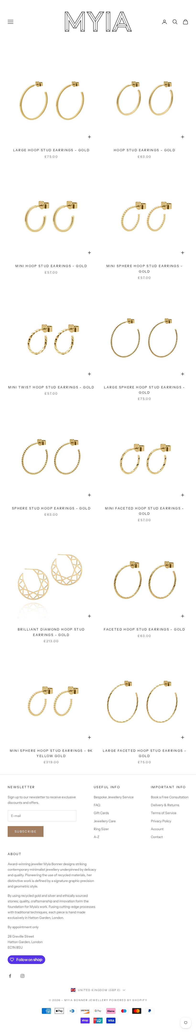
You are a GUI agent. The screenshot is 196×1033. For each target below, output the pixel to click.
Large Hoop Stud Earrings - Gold (51, 150)
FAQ (97, 805)
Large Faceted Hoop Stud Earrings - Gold (145, 753)
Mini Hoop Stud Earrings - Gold (51, 266)
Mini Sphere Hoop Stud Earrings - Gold (144, 268)
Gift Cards (101, 813)
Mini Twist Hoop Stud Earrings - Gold (51, 387)
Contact (157, 837)
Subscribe (26, 831)
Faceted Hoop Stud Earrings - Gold (144, 629)
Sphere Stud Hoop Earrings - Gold (51, 508)
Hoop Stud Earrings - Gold (144, 150)
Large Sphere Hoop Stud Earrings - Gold (144, 389)
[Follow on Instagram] (22, 976)
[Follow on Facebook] (10, 976)
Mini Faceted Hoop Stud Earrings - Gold (144, 510)
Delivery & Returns (165, 805)
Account (157, 829)
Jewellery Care (105, 821)
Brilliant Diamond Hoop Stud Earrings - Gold (51, 631)
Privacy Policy (161, 821)
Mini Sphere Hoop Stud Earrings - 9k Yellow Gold (51, 753)
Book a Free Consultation (169, 797)
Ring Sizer (101, 829)
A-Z (96, 837)
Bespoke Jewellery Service (114, 797)
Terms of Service (163, 813)
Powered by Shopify (128, 1000)
